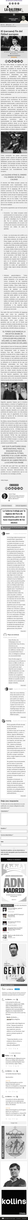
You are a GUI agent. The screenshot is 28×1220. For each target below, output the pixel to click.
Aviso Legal (12, 1218)
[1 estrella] (11, 57)
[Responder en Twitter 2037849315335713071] (6, 1119)
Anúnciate (24, 1218)
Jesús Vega (13, 52)
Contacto (18, 1218)
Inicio (3, 24)
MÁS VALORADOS (21, 905)
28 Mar (14, 1096)
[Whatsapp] (18, 61)
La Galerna (5, 939)
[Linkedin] (12, 61)
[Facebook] (6, 61)
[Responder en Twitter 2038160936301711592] (6, 1066)
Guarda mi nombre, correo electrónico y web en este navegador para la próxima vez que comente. (14, 852)
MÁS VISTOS (8, 905)
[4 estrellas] (15, 57)
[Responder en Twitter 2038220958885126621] (6, 1049)
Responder (23, 631)
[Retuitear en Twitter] (9, 1053)
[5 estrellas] (16, 57)
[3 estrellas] (14, 57)
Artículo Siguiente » (21, 505)
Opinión (9, 24)
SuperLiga (14, 188)
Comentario (5, 811)
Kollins (7, 1055)
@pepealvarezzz (20, 1058)
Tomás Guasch (11, 911)
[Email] (21, 61)
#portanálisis (9, 1077)
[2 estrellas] (12, 57)
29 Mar (14, 999)
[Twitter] (9, 61)
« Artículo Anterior (6, 505)
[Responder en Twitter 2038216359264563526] (6, 1092)
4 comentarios (15, 53)
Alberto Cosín (6, 932)
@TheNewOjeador (11, 1058)
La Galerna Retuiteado (16, 1053)
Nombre (4, 828)
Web (2, 841)
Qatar (12, 366)
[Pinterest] (15, 61)
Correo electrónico (7, 835)
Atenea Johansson (7, 919)
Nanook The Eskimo (12, 925)
